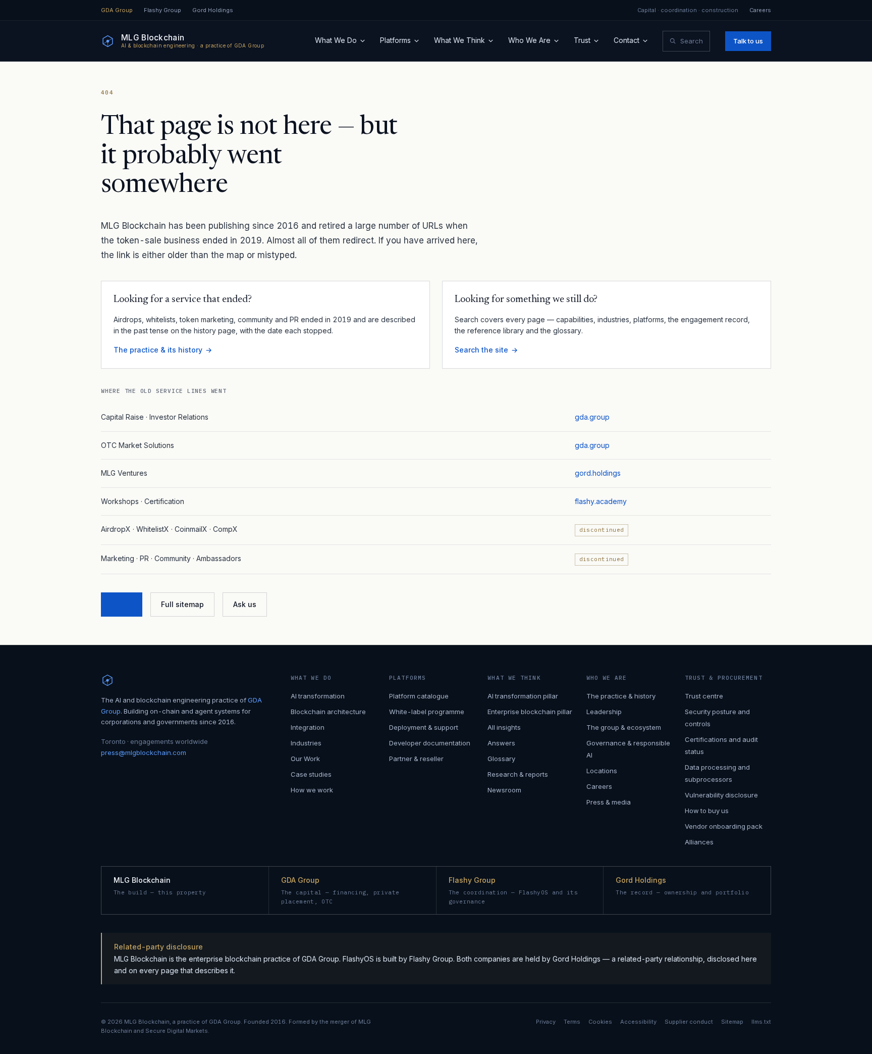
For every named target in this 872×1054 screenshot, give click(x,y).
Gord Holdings (212, 10)
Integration (307, 727)
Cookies (600, 1021)
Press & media (608, 802)
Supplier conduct (689, 1021)
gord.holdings (598, 473)
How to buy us (707, 811)
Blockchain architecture (328, 712)
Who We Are (529, 40)
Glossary (501, 759)
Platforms (395, 40)
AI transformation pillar (522, 696)
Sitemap (732, 1021)
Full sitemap (182, 604)
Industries (306, 743)
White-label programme (426, 712)
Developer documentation (429, 743)
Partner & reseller (416, 759)
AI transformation (318, 696)
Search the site (481, 349)
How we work (312, 790)
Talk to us (748, 41)
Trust (582, 40)
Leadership (604, 712)
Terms (572, 1021)
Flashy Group (162, 10)
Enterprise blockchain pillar (529, 712)
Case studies (311, 774)
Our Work (305, 759)
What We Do (336, 40)
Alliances (699, 842)
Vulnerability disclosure (721, 795)
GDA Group (117, 10)
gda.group (592, 417)
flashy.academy (601, 501)
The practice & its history (158, 349)
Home (122, 604)
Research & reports (517, 774)
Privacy (546, 1021)
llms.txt (761, 1021)
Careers (760, 10)
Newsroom (504, 790)
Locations (601, 771)
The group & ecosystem (623, 727)
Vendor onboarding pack (723, 826)
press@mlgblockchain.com (143, 752)
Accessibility (638, 1021)
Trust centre (704, 696)
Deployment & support (423, 727)
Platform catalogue (419, 696)
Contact (626, 40)
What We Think (459, 40)
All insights (504, 727)
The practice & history (621, 696)
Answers (501, 743)
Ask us (244, 604)
